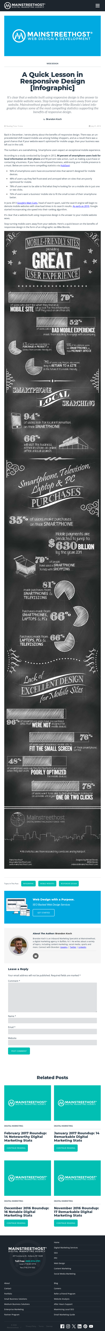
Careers (57, 1288)
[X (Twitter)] (74, 1326)
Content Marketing (62, 1268)
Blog (56, 1283)
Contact (7, 1288)
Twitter (73, 947)
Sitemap (49, 1326)
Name (12, 1016)
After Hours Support (63, 1304)
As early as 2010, (81, 206)
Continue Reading (16, 1148)
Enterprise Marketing (14, 1309)
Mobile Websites (47, 883)
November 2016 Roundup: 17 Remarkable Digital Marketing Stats (76, 1211)
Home (56, 1242)
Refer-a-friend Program (64, 1293)
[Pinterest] (85, 1326)
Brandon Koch (54, 119)
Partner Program (11, 1314)
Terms (41, 1326)
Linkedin (82, 947)
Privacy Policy (31, 1326)
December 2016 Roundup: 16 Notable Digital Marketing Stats (26, 1211)
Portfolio (8, 1293)
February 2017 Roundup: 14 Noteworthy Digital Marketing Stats (25, 1136)
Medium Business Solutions (17, 1304)
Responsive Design (69, 883)
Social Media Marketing (64, 1273)
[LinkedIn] (79, 1326)
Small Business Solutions (15, 1299)
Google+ (64, 947)
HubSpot (65, 165)
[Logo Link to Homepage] (24, 5)
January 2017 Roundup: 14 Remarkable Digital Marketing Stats (76, 1136)
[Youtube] (91, 1326)
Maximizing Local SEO (64, 1309)
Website (12, 1038)
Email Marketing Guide (64, 1314)
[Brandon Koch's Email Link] (36, 956)
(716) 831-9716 (30, 1264)
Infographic (28, 883)
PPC (55, 1258)
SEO (56, 1252)
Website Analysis (61, 1299)
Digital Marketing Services (66, 1247)
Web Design (52, 63)
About (7, 1283)
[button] (97, 5)
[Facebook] (62, 1326)
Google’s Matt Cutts (27, 202)
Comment (14, 980)
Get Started (43, 912)
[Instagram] (68, 1326)
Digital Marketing (13, 1126)
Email (11, 1027)
